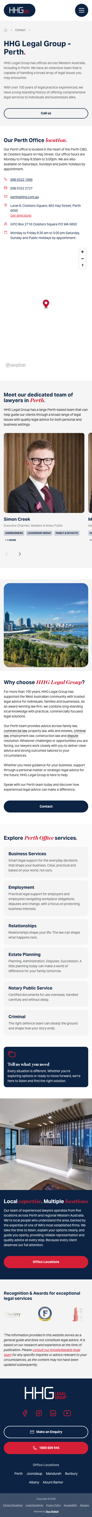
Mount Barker (53, 1482)
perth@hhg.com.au (24, 197)
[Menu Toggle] (81, 10)
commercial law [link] (15, 731)
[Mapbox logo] (15, 365)
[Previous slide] (6, 554)
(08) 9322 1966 (21, 179)
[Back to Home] (19, 10)
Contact (46, 806)
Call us (46, 113)
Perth (18, 1473)
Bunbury (71, 1473)
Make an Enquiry (49, 1432)
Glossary (84, 1505)
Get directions (20, 215)
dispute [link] (72, 736)
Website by (46, 1511)
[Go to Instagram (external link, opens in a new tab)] (39, 1413)
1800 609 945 (49, 1448)
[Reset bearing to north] (82, 265)
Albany (34, 1482)
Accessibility (70, 1505)
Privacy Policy (53, 1505)
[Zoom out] (82, 258)
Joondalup (34, 1473)
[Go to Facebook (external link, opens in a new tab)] (25, 1413)
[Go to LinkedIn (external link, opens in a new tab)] (53, 1413)
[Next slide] (20, 554)
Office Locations (46, 1262)
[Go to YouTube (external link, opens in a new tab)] (67, 1413)
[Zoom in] (82, 251)
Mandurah (53, 1473)
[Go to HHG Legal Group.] (6, 30)
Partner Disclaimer (13, 1505)
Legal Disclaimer (34, 1505)
